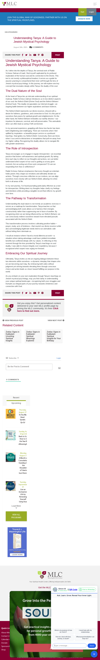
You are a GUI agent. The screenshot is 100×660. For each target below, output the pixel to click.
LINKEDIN (30, 55)
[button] (94, 654)
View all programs (16, 516)
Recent (16, 398)
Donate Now (84, 19)
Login (91, 12)
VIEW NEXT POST (55, 320)
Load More (16, 506)
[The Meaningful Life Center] (9, 4)
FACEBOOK (23, 55)
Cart (82, 12)
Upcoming (16, 403)
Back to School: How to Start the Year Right (25, 439)
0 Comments (38, 47)
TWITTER (26, 55)
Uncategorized (11, 32)
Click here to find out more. (37, 309)
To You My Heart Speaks (22, 417)
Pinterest (38, 55)
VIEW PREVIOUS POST (13, 320)
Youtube (34, 55)
